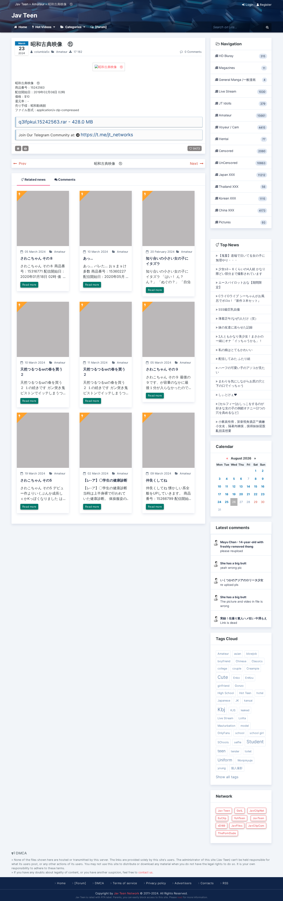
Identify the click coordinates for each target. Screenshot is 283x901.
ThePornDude (227, 833)
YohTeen (239, 818)
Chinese (241, 661)
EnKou (249, 677)
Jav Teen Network (126, 893)
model (245, 725)
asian (237, 653)
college (222, 668)
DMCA (99, 883)
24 (219, 502)
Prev (22, 163)
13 (241, 486)
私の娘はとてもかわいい (235, 350)
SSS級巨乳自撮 (229, 309)
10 (219, 486)
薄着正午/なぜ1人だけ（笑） (238, 318)
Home (61, 883)
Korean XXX (241, 198)
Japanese (224, 700)
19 (233, 494)
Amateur (38, 4)
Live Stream (241, 91)
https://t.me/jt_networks (107, 134)
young (222, 768)
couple (236, 668)
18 (226, 494)
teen (222, 751)
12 (233, 486)
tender (235, 751)
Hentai (241, 139)
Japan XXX (241, 175)
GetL (240, 810)
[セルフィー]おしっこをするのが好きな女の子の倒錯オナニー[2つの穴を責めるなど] (240, 408)
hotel (259, 693)
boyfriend (224, 661)
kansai (248, 700)
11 (226, 486)
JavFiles (236, 825)
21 (248, 494)
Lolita (242, 718)
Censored (241, 151)
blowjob (251, 653)
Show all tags (227, 777)
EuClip (222, 818)
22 (255, 494)
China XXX (241, 210)
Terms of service (125, 883)
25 (226, 502)
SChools (223, 742)
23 (262, 494)
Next (194, 163)
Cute (223, 677)
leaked (245, 710)
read (179, 897)
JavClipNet (256, 810)
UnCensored (241, 163)
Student (255, 741)
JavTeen (258, 818)
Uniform (225, 760)
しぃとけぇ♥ (227, 394)
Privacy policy (156, 883)
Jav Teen (21, 4)
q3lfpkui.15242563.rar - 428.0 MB (56, 122)
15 (255, 486)
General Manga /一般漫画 (241, 80)
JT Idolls (241, 103)
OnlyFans (224, 733)
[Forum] (80, 883)
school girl (257, 733)
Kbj (221, 709)
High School (226, 693)
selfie (237, 742)
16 (262, 486)
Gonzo (239, 685)
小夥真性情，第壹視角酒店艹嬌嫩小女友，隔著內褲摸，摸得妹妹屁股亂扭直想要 (240, 426)
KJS (232, 710)
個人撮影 (237, 768)
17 (219, 494)
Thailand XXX (241, 187)
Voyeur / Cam (241, 127)
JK (237, 700)
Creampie (253, 668)
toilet (248, 751)
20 (241, 494)
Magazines (241, 68)
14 (248, 486)
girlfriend (223, 685)
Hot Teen (245, 693)
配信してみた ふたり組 (234, 358)
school (239, 733)
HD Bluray (241, 56)
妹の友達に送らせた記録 (235, 327)
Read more (29, 284)
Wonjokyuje (244, 760)
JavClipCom (256, 825)
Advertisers (183, 883)
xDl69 (221, 825)
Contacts (207, 883)
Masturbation (226, 725)
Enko (236, 677)
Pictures (241, 222)
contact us (145, 872)
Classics (257, 661)
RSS (225, 883)
